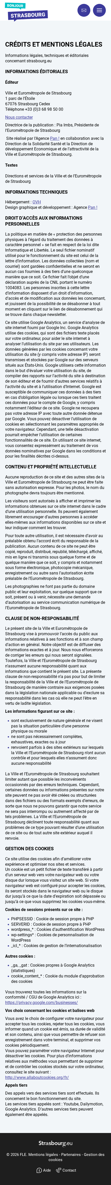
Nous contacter (19, 117)
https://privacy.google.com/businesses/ (41, 1002)
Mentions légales (43, 1154)
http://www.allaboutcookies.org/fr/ (37, 1077)
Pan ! (54, 138)
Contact (69, 1170)
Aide (47, 1170)
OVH (37, 202)
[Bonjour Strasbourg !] (26, 12)
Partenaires (71, 1154)
